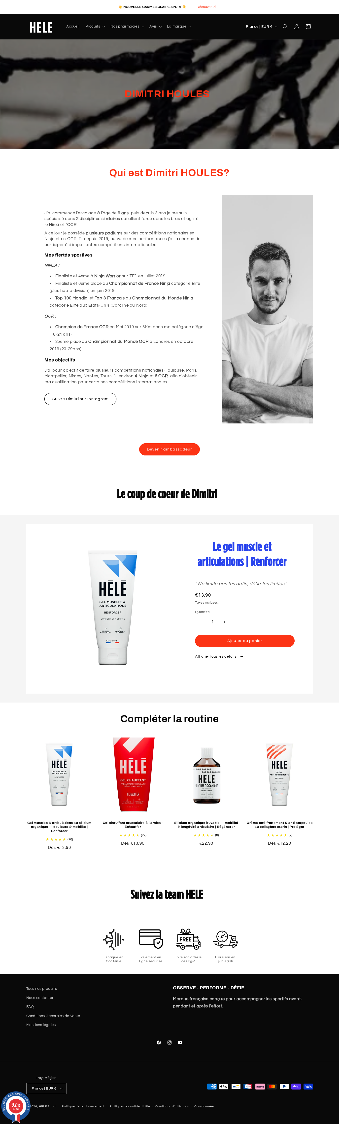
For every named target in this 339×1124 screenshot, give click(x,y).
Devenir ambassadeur (169, 449)
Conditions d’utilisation (172, 1106)
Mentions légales (41, 1025)
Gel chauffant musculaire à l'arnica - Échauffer (133, 825)
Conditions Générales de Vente (53, 1016)
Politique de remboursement (83, 1106)
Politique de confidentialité (130, 1106)
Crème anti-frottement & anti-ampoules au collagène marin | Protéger (279, 825)
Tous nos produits (41, 989)
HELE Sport (47, 1106)
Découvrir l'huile (244, 6)
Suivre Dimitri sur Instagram (80, 399)
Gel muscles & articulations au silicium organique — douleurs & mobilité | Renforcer (59, 827)
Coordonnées (204, 1106)
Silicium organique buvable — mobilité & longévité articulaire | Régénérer (206, 825)
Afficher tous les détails (216, 656)
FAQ (30, 1007)
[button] (94, 26)
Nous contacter (40, 997)
